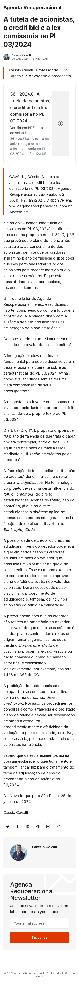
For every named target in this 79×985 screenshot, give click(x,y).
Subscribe (39, 937)
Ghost (68, 973)
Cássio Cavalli (45, 847)
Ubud (39, 976)
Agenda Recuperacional (32, 7)
